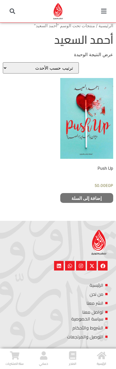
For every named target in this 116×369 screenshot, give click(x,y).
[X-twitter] (92, 266)
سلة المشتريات (15, 363)
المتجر (72, 363)
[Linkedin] (59, 266)
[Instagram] (81, 266)
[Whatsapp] (70, 266)
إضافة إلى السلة (87, 198)
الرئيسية (106, 25)
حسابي (43, 363)
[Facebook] (103, 266)
